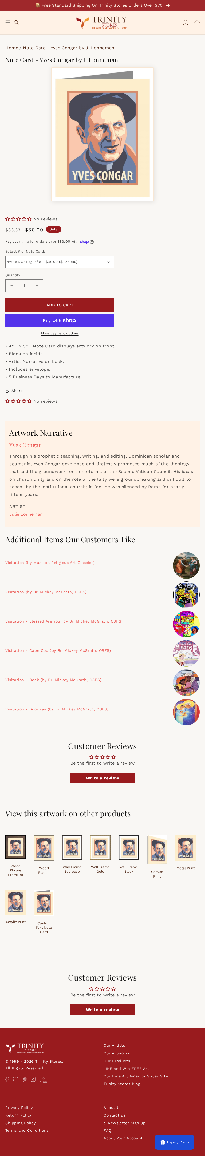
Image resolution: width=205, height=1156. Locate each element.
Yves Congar (25, 444)
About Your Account (123, 1138)
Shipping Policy (20, 1123)
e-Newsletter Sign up (125, 1123)
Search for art (16, 22)
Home (11, 47)
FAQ (107, 1130)
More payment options (60, 333)
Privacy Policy (19, 1107)
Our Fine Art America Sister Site (136, 1076)
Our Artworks (117, 1053)
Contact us (114, 1115)
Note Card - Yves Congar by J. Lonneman (69, 47)
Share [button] (17, 391)
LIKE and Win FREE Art (126, 1068)
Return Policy (18, 1115)
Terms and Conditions (27, 1130)
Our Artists (114, 1045)
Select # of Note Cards (25, 251)
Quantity (12, 275)
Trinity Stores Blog (122, 1084)
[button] (8, 23)
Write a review (102, 778)
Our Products (117, 1061)
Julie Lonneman (26, 514)
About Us (113, 1107)
